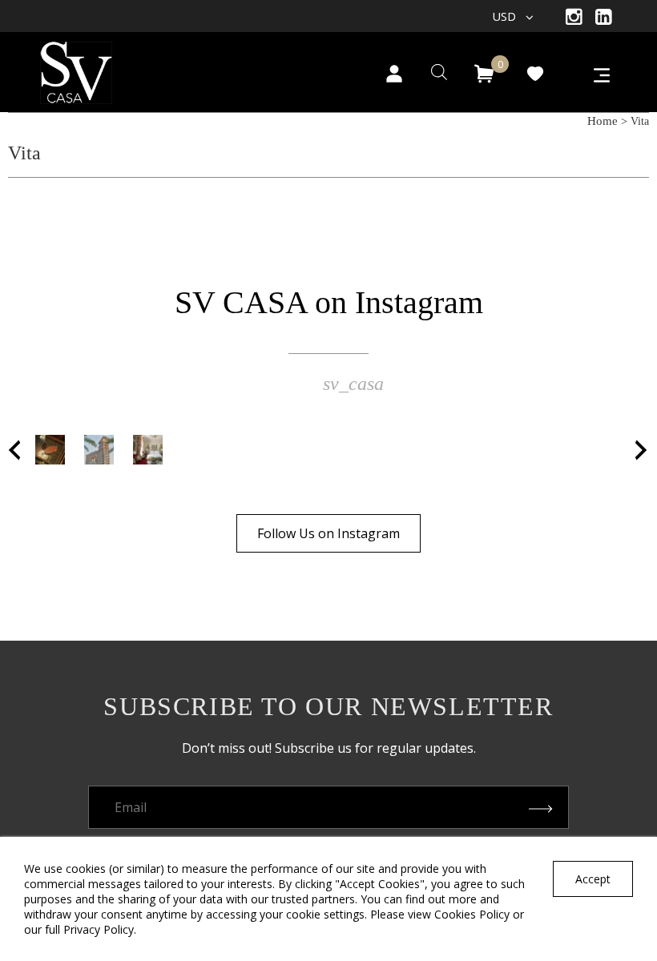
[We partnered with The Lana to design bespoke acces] (99, 449)
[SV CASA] (96, 67)
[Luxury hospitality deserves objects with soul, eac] (50, 449)
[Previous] (15, 450)
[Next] (642, 450)
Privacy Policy (98, 929)
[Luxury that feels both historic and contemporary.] (148, 449)
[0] (484, 73)
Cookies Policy (472, 914)
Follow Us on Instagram (328, 533)
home (602, 121)
